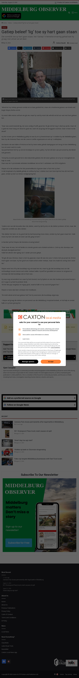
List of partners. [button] (55, 347)
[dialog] (39, 339)
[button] (39, 339)
